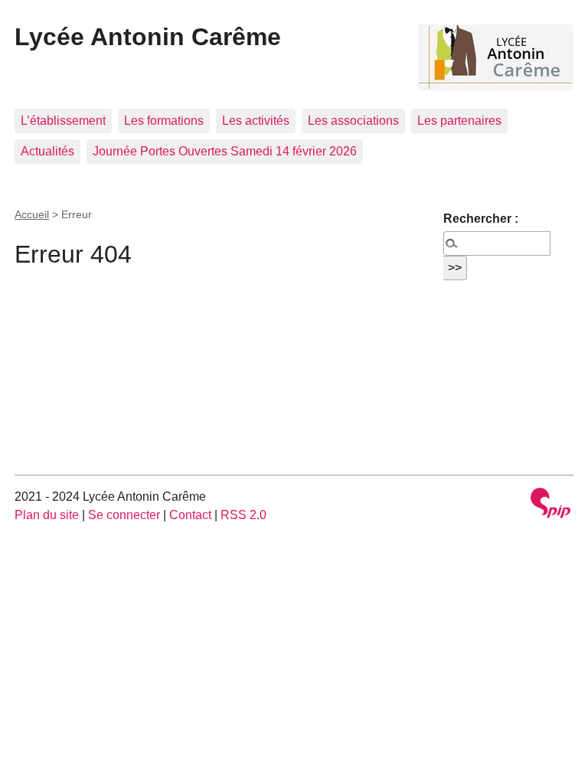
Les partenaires (459, 120)
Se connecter (124, 514)
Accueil (32, 214)
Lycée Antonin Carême (148, 37)
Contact (190, 514)
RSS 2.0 (243, 514)
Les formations (164, 120)
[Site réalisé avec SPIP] (550, 505)
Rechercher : (480, 218)
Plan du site (47, 514)
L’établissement (63, 120)
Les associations (353, 120)
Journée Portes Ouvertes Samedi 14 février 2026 (225, 151)
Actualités (47, 151)
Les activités (255, 120)
